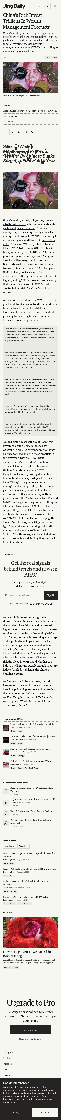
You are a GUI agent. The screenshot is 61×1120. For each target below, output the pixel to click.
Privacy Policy (35, 604)
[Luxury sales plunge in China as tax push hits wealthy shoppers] (6, 728)
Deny (16, 1112)
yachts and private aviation (19, 228)
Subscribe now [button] (30, 1029)
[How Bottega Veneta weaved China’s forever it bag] (30, 932)
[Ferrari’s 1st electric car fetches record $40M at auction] (6, 740)
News (20, 731)
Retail (46, 57)
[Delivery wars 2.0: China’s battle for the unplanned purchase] (6, 752)
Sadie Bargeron (16, 764)
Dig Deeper (8, 121)
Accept (45, 1112)
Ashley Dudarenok (17, 752)
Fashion (7, 967)
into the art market (14, 224)
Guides (20, 768)
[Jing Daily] (14, 6)
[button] (40, 6)
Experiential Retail (31, 768)
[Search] (48, 6)
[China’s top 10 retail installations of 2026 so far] (6, 765)
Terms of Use (48, 604)
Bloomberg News (16, 727)
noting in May (46, 633)
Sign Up (51, 595)
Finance (54, 57)
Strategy (21, 756)
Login (39, 1039)
